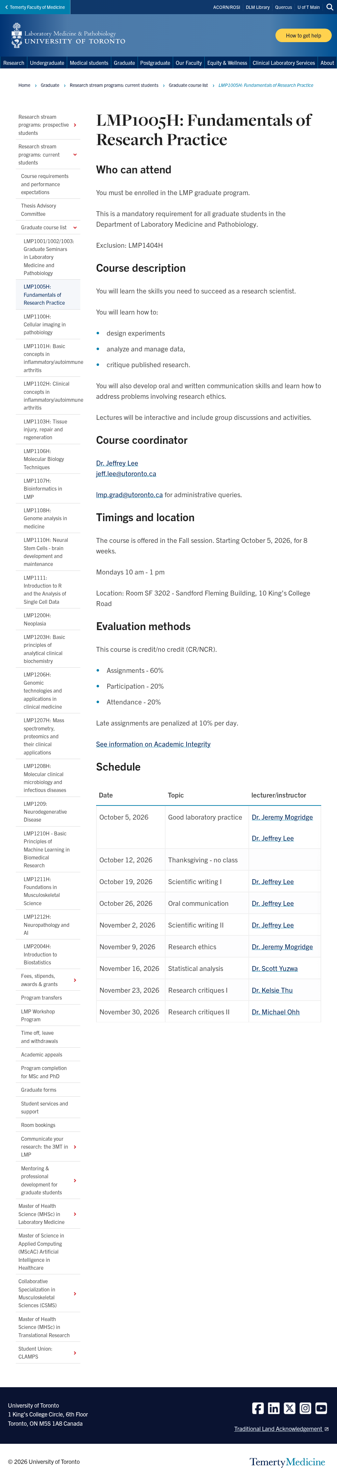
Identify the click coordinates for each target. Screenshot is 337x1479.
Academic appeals (41, 1054)
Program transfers (41, 997)
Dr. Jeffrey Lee (117, 462)
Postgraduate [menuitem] (155, 62)
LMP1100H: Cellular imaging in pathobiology (45, 324)
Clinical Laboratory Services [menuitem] (284, 62)
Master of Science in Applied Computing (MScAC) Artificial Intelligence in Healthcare (41, 1251)
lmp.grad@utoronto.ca (129, 494)
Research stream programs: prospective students (43, 124)
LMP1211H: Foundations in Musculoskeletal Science (42, 890)
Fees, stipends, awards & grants (39, 979)
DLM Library (258, 7)
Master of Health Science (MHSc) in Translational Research (44, 1326)
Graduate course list (43, 227)
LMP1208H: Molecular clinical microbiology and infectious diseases (45, 777)
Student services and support (44, 1107)
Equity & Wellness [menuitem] (227, 62)
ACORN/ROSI (226, 7)
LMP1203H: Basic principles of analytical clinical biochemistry (44, 648)
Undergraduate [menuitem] (47, 62)
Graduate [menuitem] (124, 62)
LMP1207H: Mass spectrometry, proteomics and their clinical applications (44, 736)
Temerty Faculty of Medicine (37, 7)
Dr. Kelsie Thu (272, 989)
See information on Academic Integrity (153, 743)
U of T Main (309, 7)
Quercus (283, 7)
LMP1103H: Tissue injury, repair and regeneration (45, 429)
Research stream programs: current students (39, 154)
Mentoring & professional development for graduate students (41, 1179)
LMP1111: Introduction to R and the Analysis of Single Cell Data (45, 589)
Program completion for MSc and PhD (44, 1071)
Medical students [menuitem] (89, 62)
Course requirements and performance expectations (44, 183)
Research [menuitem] (13, 62)
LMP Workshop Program (38, 1014)
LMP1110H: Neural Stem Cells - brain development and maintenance (46, 551)
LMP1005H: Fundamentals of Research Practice (44, 294)
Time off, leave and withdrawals (39, 1036)
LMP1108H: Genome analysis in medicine (45, 518)
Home (24, 85)
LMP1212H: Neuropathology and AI (46, 924)
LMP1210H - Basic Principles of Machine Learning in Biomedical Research (47, 848)
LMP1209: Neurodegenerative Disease (45, 811)
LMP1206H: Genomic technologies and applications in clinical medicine (43, 690)
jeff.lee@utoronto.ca (126, 473)
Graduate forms (38, 1089)
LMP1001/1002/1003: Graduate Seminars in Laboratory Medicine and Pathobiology (49, 256)
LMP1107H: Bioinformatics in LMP (43, 488)
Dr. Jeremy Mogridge (282, 816)
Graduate (50, 85)
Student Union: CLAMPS (35, 1352)
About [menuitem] (327, 62)
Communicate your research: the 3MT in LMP (44, 1146)
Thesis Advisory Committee (38, 209)
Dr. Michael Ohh (276, 1011)
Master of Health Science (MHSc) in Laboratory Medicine (41, 1213)
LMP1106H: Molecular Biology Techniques (44, 458)
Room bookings (38, 1124)
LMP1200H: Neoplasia (37, 619)
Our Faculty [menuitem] (189, 62)
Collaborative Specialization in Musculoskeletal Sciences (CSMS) (37, 1293)
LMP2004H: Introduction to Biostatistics (40, 954)
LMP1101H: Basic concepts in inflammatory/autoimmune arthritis (52, 357)
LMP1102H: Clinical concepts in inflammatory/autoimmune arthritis (52, 395)
